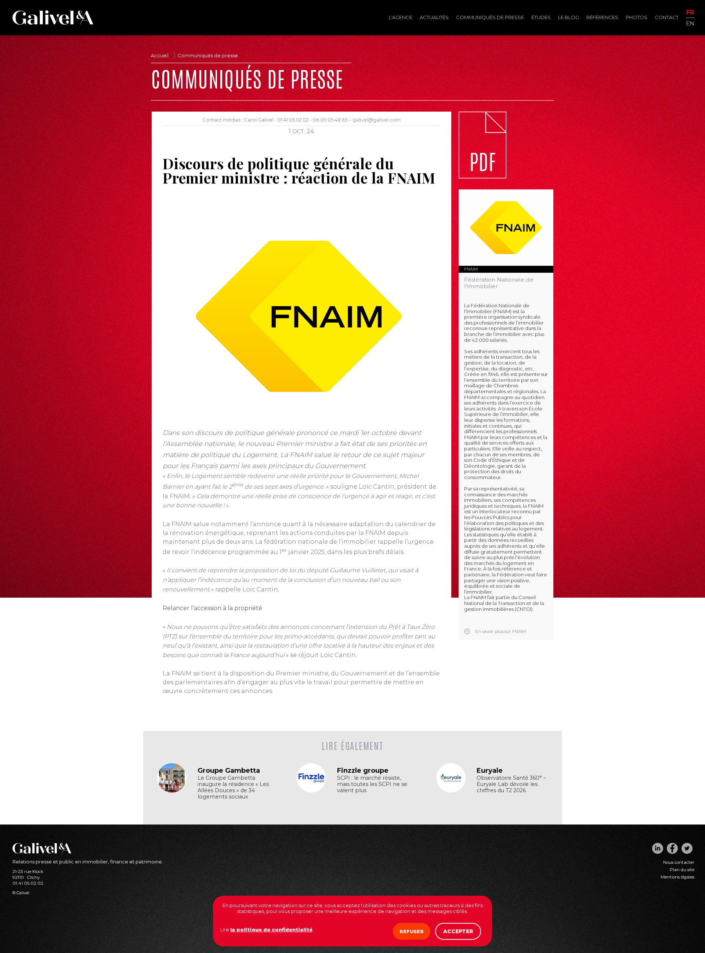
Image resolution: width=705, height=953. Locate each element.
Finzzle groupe (362, 771)
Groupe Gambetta (229, 771)
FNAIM (471, 269)
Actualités (434, 17)
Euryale (490, 771)
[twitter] (687, 848)
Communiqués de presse (490, 17)
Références (602, 17)
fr (690, 13)
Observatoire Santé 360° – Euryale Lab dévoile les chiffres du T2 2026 (511, 784)
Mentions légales (677, 877)
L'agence (400, 17)
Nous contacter (678, 862)
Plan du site (682, 869)
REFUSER (412, 931)
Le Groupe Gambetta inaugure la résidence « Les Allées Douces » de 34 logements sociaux (233, 787)
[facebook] (672, 848)
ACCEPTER (458, 931)
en (690, 23)
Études (541, 17)
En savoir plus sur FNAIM (500, 631)
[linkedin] (657, 848)
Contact (667, 17)
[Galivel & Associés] (52, 23)
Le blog (568, 17)
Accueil (160, 55)
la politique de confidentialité (271, 929)
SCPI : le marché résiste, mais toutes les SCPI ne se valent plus (372, 784)
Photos (636, 17)
